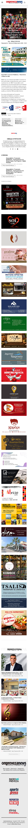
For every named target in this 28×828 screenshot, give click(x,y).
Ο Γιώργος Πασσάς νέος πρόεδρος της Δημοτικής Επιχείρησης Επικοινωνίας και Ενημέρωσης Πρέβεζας (7, 123)
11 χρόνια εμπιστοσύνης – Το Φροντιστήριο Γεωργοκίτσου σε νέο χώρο (11, 698)
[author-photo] (2, 675)
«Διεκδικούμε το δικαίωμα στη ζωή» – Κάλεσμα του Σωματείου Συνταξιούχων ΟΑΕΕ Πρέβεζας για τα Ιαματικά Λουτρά (13, 748)
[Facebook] (10, 148)
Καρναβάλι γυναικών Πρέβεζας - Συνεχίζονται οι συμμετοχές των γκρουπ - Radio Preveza (16, 160)
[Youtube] (17, 148)
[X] (15, 148)
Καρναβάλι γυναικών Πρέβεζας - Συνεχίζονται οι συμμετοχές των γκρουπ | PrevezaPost (15, 171)
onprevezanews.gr (7, 821)
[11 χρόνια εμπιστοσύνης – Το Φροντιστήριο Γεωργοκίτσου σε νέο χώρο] (14, 687)
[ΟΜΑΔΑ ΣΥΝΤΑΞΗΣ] (14, 133)
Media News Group (16, 824)
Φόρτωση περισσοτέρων (13, 754)
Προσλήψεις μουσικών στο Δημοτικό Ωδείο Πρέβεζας (13, 722)
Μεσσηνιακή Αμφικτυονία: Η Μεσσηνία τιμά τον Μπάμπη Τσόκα (19, 122)
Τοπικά (9, 115)
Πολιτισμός (9, 25)
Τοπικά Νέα (18, 25)
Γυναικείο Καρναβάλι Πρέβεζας (14, 113)
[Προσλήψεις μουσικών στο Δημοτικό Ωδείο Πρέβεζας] (14, 712)
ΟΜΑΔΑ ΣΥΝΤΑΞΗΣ (15, 41)
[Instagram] (12, 148)
